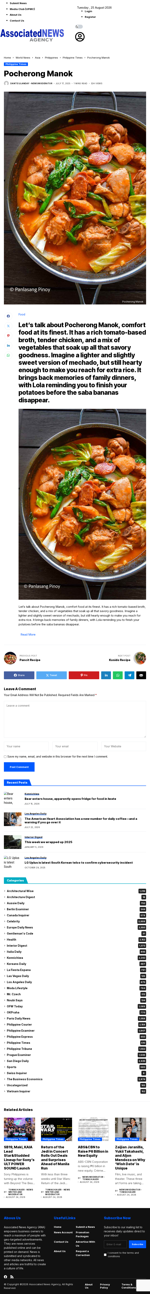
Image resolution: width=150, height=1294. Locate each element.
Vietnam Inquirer (76, 1091)
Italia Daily (76, 951)
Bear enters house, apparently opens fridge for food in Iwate (70, 799)
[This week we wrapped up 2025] (12, 842)
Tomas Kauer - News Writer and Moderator (20, 1192)
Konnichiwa (76, 957)
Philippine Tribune (76, 1048)
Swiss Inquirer (76, 1073)
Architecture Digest (76, 897)
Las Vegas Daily (76, 976)
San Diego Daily (76, 1061)
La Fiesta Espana (76, 970)
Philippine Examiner (76, 1030)
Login (88, 11)
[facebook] (5, 1276)
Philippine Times (73, 57)
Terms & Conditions (128, 1286)
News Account (63, 1232)
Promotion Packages (82, 1234)
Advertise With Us (85, 1243)
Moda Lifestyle (76, 988)
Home (7, 57)
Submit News (18, 3)
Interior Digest (76, 945)
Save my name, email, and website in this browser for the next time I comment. (57, 756)
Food (22, 314)
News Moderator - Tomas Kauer (93, 1178)
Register (90, 16)
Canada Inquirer (76, 915)
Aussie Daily (76, 903)
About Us (15, 14)
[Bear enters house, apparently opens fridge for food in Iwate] (12, 798)
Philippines (51, 57)
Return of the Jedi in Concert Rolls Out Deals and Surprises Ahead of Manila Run (55, 1157)
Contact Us (17, 20)
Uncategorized (76, 1085)
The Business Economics (76, 1079)
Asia (37, 57)
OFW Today (76, 1006)
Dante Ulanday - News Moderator (31, 83)
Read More (28, 634)
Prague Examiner (76, 1055)
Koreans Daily (76, 963)
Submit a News (85, 1226)
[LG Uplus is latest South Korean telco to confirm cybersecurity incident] (12, 863)
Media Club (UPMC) (22, 9)
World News (23, 57)
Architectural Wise (76, 891)
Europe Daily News (76, 927)
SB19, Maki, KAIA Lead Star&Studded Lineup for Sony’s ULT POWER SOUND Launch (19, 1157)
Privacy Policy (105, 1286)
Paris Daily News (76, 1018)
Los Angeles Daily (76, 982)
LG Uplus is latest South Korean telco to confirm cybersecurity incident (79, 862)
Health (76, 939)
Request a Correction (83, 1253)
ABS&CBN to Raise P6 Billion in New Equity (93, 1151)
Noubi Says (76, 1000)
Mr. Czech (76, 994)
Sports (76, 1067)
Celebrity (76, 921)
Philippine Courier (76, 1024)
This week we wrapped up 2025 (48, 842)
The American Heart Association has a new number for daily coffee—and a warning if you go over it (81, 820)
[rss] (11, 1276)
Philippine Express (76, 1036)
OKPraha (76, 1012)
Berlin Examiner (76, 909)
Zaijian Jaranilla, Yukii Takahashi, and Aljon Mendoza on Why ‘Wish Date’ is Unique (130, 1157)
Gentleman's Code (76, 933)
